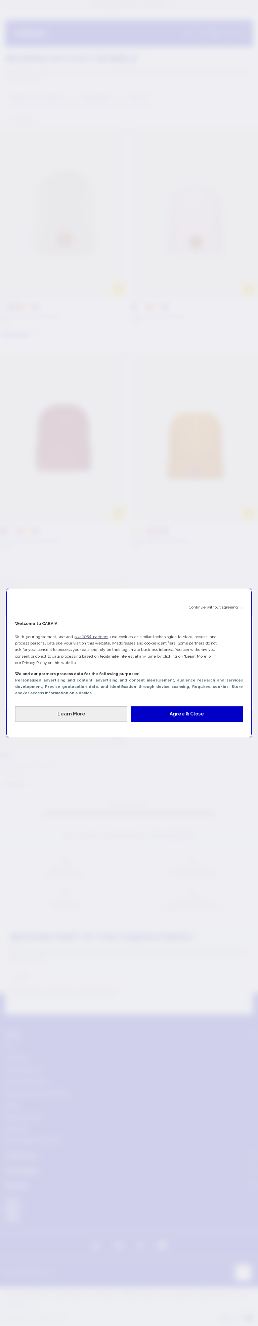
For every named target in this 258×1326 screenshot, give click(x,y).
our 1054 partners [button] (91, 636)
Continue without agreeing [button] (216, 607)
